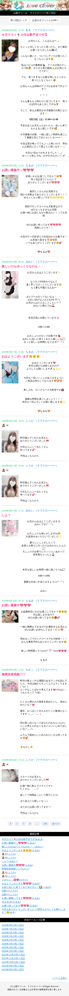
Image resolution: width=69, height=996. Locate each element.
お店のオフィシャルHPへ (45, 20)
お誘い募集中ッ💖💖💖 (18, 170)
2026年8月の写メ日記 (13, 925)
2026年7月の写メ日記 (13, 929)
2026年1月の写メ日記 (13, 951)
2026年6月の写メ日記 (13, 932)
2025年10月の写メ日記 (13, 962)
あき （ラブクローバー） (41, 30)
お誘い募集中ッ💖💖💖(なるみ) (18, 843)
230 (45, 823)
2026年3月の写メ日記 (13, 944)
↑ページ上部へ (59, 978)
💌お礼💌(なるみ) (11, 902)
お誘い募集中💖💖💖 (16, 605)
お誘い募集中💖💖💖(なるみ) (17, 865)
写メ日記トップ (18, 20)
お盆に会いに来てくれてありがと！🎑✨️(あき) (26, 887)
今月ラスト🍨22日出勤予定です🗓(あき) (22, 839)
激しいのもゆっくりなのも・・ (23, 266)
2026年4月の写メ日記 (13, 940)
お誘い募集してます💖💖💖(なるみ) (21, 898)
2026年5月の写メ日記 (13, 936)
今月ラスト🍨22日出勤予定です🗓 (24, 34)
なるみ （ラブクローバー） (42, 165)
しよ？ (6, 515)
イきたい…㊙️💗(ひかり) (15, 880)
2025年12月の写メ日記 (13, 955)
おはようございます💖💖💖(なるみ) (21, 883)
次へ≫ (55, 823)
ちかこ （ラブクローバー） (42, 669)
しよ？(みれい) (9, 861)
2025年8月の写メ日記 (13, 969)
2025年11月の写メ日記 (13, 958)
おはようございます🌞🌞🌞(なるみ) (21, 850)
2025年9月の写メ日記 (13, 966)
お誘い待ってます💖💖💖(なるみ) (20, 905)
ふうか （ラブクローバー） (42, 420)
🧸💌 (5, 425)
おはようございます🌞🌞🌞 (21, 356)
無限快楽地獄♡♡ (14, 674)
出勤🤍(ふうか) (10, 891)
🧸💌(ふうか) (9, 854)
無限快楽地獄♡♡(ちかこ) (15, 869)
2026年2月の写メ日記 (13, 947)
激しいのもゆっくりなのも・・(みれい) (22, 847)
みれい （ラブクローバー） (42, 261)
